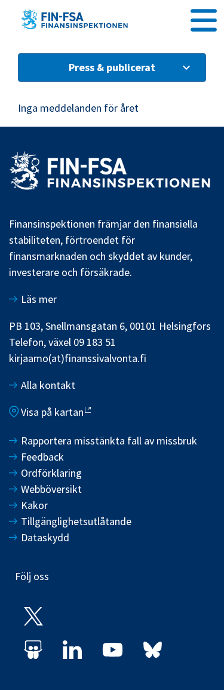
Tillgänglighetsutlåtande (76, 521)
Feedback (42, 457)
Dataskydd (45, 537)
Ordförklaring (51, 473)
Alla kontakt (48, 385)
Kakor (34, 505)
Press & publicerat (112, 67)
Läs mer (39, 299)
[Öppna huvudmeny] (204, 18)
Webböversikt (51, 489)
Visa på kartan (52, 412)
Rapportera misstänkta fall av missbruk (109, 440)
